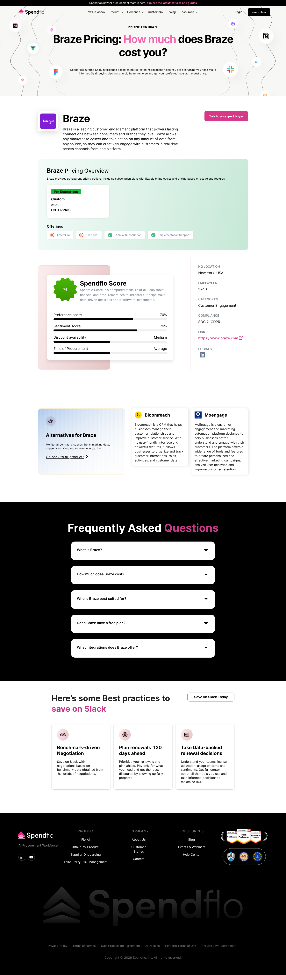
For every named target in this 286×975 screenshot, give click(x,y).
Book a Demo (259, 12)
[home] (30, 12)
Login (238, 12)
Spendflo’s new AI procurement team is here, (143, 3)
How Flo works (95, 12)
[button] (116, 12)
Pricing (171, 12)
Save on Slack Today (211, 696)
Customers (155, 12)
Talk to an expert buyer (226, 116)
